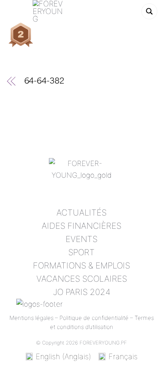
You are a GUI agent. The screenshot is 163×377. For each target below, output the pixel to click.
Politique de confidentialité (94, 317)
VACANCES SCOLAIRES (81, 279)
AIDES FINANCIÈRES (81, 226)
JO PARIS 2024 (81, 292)
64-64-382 (44, 81)
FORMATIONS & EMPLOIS (81, 265)
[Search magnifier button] (149, 11)
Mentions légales (31, 317)
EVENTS (81, 239)
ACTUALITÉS (81, 212)
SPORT (81, 252)
